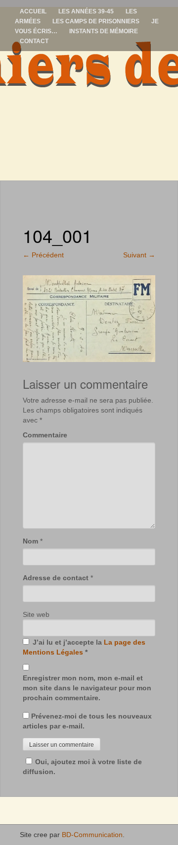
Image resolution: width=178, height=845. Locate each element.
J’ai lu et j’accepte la (84, 647)
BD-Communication (92, 835)
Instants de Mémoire (103, 31)
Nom (30, 541)
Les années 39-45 (86, 11)
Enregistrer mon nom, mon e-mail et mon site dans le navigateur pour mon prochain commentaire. (87, 688)
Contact (34, 41)
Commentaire (45, 435)
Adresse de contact (56, 578)
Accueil (33, 11)
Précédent (43, 255)
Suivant (139, 255)
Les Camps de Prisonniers (95, 21)
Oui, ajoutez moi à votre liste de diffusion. (82, 767)
